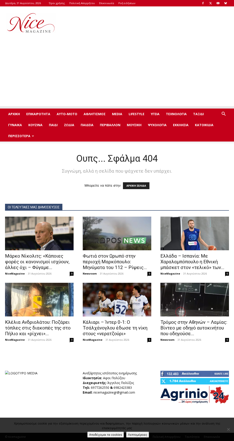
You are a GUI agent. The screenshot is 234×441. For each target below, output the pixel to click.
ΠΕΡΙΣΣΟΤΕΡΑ (19, 136)
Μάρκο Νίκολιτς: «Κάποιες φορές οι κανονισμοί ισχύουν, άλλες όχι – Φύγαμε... (37, 261)
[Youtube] (218, 3)
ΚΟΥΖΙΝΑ (35, 125)
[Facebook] (202, 3)
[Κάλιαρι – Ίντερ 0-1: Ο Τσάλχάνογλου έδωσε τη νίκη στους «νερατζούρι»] (117, 299)
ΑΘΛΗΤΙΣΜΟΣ (95, 114)
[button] (223, 114)
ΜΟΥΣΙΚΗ (134, 125)
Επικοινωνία (106, 3)
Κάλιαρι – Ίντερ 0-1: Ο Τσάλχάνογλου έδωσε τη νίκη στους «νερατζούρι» (115, 327)
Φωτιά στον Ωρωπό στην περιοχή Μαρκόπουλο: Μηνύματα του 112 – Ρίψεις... (115, 261)
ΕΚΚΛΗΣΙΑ (181, 125)
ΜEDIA (117, 114)
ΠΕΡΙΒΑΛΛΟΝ (110, 125)
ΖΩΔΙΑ (69, 125)
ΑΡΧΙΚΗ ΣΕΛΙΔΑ (136, 185)
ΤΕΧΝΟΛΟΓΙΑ (176, 114)
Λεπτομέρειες (137, 434)
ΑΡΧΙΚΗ (14, 114)
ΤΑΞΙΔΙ (198, 114)
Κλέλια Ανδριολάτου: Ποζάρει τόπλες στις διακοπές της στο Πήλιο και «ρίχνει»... (38, 327)
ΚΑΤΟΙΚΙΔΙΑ (204, 125)
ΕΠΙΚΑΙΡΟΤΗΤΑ (38, 114)
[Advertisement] (145, 23)
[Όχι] (228, 429)
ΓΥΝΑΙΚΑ (15, 125)
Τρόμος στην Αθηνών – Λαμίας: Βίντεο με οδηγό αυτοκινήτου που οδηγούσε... (193, 327)
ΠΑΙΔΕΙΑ (87, 125)
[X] (210, 3)
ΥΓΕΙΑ (155, 114)
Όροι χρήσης (57, 3)
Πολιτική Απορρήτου (82, 3)
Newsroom (90, 273)
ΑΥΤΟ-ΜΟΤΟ (67, 114)
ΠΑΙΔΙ (53, 125)
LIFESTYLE (136, 114)
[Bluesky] (225, 3)
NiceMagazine (15, 273)
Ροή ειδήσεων (126, 3)
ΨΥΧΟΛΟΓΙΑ (157, 125)
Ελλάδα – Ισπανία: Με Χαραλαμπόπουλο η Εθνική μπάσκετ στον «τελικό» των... (192, 261)
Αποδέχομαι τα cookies (105, 434)
